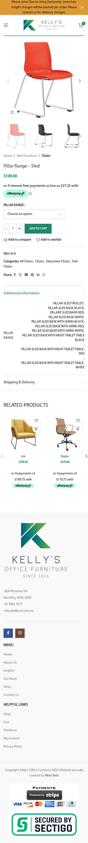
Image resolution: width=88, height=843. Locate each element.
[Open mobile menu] (6, 25)
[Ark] (23, 433)
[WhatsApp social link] (44, 275)
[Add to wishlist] (36, 420)
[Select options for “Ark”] (36, 428)
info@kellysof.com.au (19, 611)
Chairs (46, 156)
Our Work (10, 679)
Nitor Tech (52, 775)
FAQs (7, 687)
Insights (9, 670)
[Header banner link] (37, 7)
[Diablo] (65, 433)
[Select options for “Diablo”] (78, 428)
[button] (8, 81)
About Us (10, 663)
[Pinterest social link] (32, 275)
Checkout (10, 730)
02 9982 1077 (13, 604)
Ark (23, 456)
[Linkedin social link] (38, 275)
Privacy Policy (13, 746)
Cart (6, 722)
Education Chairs (58, 261)
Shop (7, 714)
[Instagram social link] (20, 633)
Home (8, 156)
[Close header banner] (82, 7)
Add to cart (38, 228)
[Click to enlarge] (12, 112)
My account (12, 738)
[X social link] (20, 275)
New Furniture (27, 156)
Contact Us (11, 695)
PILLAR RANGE (14, 205)
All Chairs (26, 261)
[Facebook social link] (14, 275)
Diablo (65, 456)
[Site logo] (44, 25)
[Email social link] (26, 275)
